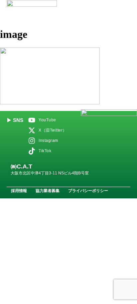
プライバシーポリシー (88, 190)
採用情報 (19, 190)
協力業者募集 (48, 190)
